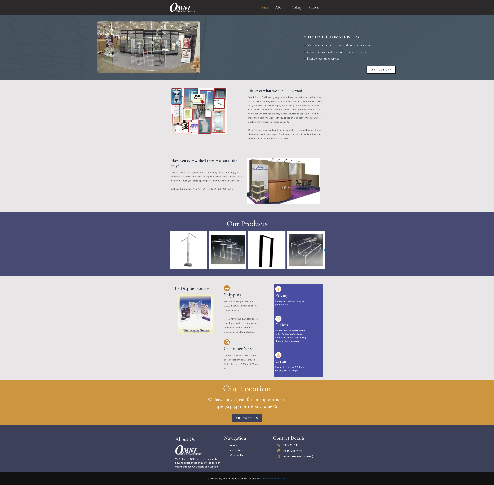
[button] (381, 70)
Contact (315, 7)
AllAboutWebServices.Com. (273, 478)
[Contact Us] (235, 455)
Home (263, 7)
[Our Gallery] (235, 450)
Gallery (297, 7)
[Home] (232, 445)
